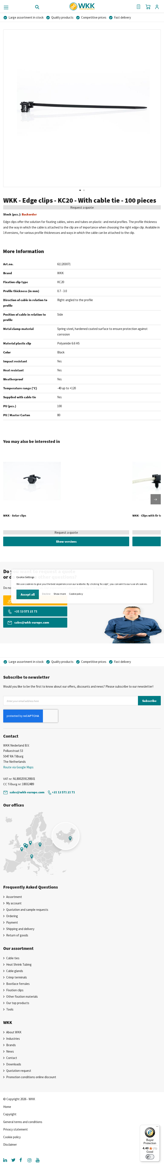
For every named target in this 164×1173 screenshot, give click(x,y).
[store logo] (82, 5)
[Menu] (157, 1127)
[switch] (150, 1156)
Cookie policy (76, 593)
